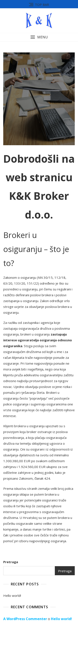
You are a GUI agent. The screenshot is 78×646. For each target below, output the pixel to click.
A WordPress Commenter (25, 618)
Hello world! (12, 595)
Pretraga (10, 562)
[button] (39, 37)
